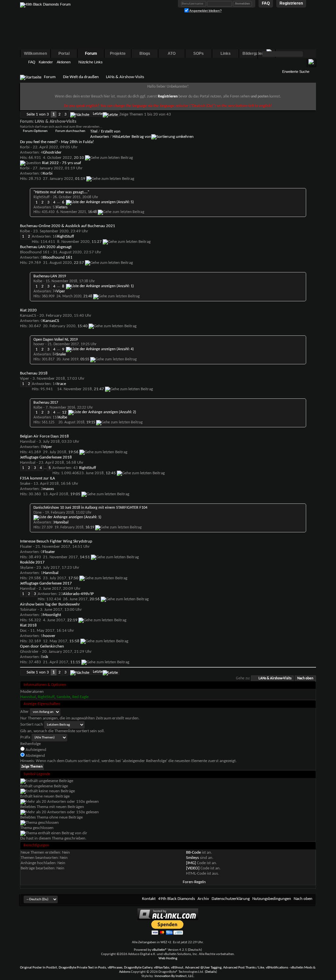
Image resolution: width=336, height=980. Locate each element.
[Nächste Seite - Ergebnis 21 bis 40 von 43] (80, 114)
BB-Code (193, 852)
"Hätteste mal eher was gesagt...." (61, 192)
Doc (23, 630)
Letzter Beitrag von (135, 137)
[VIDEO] (193, 868)
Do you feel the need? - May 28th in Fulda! (57, 142)
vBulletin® (159, 950)
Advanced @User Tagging (203, 967)
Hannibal (27, 441)
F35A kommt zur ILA (37, 478)
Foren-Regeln (194, 882)
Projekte (118, 53)
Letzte (98, 114)
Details (211, 972)
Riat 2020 (28, 310)
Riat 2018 (28, 625)
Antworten (99, 137)
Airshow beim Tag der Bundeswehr (50, 604)
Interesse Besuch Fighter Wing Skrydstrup (56, 541)
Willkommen (35, 53)
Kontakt (149, 899)
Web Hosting (167, 958)
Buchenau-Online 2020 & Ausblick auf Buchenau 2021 (67, 226)
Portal (64, 53)
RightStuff (41, 197)
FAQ (31, 62)
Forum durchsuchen (70, 131)
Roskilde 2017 (32, 562)
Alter (24, 712)
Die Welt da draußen (81, 77)
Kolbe (25, 231)
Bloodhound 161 (35, 252)
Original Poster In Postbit (38, 967)
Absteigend (35, 756)
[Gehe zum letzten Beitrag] (109, 158)
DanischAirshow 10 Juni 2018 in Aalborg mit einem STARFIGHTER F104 (90, 508)
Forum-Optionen (35, 131)
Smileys (192, 858)
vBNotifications (277, 967)
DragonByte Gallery (138, 967)
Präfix (25, 737)
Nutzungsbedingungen (271, 899)
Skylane (26, 567)
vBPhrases (115, 967)
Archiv (203, 899)
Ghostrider (29, 652)
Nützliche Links (90, 62)
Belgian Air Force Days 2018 (44, 436)
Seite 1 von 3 (38, 114)
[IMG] (191, 863)
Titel (93, 131)
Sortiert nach (31, 724)
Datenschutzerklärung (231, 899)
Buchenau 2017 (45, 403)
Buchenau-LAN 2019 (49, 276)
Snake (25, 483)
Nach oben (305, 678)
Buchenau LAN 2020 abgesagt (46, 247)
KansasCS (28, 315)
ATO (172, 53)
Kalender (46, 62)
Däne (37, 513)
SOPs (198, 53)
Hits (116, 137)
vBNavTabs (161, 967)
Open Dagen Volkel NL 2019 (55, 340)
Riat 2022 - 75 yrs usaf (61, 163)
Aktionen (64, 62)
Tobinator (28, 609)
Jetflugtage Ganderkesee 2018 (46, 457)
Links (225, 53)
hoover (38, 344)
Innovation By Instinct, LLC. (175, 976)
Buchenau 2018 (34, 373)
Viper (24, 378)
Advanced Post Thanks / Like (243, 967)
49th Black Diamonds (176, 899)
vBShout (177, 967)
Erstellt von (110, 131)
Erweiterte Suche (295, 72)
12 (64, 412)
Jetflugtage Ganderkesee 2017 (46, 583)
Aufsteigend (35, 750)
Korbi (25, 147)
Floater (26, 546)
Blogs (144, 53)
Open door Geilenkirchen (42, 646)
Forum (91, 53)
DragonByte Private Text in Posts (82, 967)
